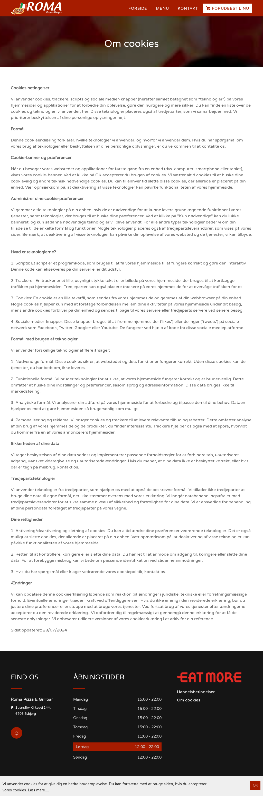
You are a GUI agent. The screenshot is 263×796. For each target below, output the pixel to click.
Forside (137, 8)
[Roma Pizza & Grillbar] (38, 8)
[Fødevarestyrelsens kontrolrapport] (16, 733)
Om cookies (188, 700)
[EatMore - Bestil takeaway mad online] (209, 677)
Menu (162, 8)
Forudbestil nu (230, 8)
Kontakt (188, 8)
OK (255, 785)
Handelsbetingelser (196, 692)
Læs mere (36, 790)
